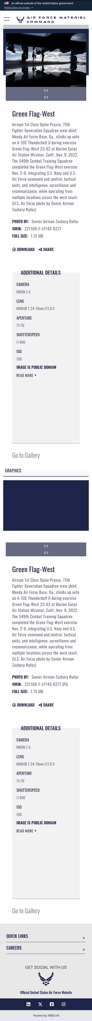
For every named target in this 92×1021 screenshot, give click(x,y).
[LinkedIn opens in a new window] (28, 1004)
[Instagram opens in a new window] (63, 1004)
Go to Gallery (26, 454)
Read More (25, 375)
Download (25, 249)
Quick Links (17, 936)
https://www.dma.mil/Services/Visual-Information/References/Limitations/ (42, 435)
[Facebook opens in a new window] (52, 1004)
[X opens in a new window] (40, 1004)
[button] (19, 8)
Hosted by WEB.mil (46, 1015)
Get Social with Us (46, 967)
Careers (14, 948)
